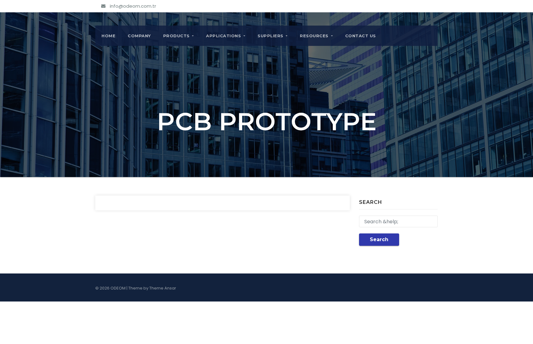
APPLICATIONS (224, 35)
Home (108, 35)
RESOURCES (315, 35)
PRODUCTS (177, 35)
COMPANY (139, 35)
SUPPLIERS (271, 35)
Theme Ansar (162, 288)
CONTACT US (360, 35)
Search (379, 239)
